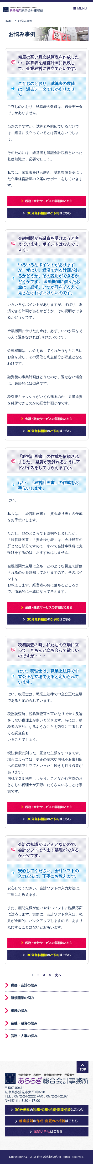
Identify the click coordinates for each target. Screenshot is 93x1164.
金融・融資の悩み (24, 1023)
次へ (58, 975)
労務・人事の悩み (24, 1036)
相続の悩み (19, 1010)
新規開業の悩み (22, 998)
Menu (80, 8)
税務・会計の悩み (24, 985)
